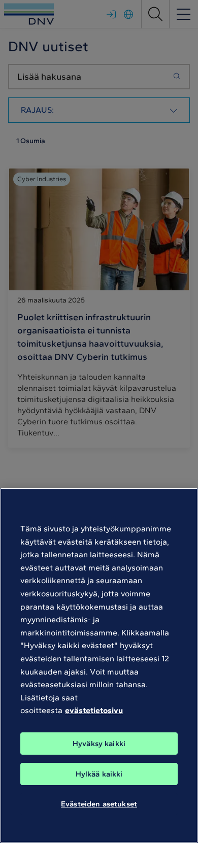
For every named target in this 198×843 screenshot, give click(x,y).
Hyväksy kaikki (99, 743)
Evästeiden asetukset (99, 803)
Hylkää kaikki (99, 774)
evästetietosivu (94, 710)
